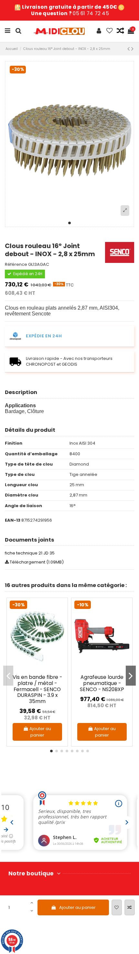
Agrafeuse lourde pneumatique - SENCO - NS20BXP (102, 683)
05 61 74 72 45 (91, 13)
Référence (16, 264)
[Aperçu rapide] (60, 632)
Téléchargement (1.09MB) (36, 562)
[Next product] (132, 48)
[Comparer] (60, 621)
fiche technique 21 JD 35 (30, 553)
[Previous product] (129, 48)
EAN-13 (12, 520)
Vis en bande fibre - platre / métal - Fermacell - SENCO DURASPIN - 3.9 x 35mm (37, 689)
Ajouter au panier (77, 907)
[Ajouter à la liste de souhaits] (117, 908)
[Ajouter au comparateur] (129, 908)
